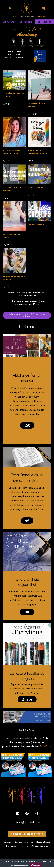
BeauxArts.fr (46, 746)
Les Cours (8, 21)
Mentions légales (43, 842)
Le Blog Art (40, 17)
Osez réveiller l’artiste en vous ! (13, 95)
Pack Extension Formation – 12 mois (37, 152)
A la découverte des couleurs (12, 189)
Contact (18, 842)
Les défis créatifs (36, 224)
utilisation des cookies (19, 865)
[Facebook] (27, 813)
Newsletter (7, 842)
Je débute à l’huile (36, 187)
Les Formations (27, 17)
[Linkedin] (17, 813)
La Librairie (26, 21)
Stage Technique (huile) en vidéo (14, 278)
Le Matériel (44, 21)
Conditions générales (40, 846)
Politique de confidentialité (17, 846)
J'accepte (35, 865)
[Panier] (43, 8)
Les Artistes (13, 17)
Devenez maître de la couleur (38, 105)
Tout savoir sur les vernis (11, 236)
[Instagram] (36, 813)
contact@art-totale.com (27, 822)
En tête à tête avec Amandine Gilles (11, 152)
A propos (29, 842)
